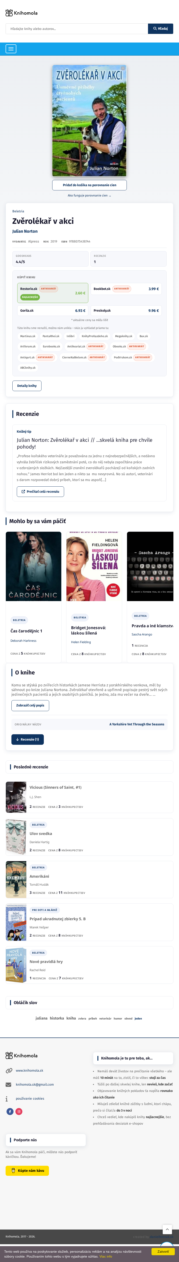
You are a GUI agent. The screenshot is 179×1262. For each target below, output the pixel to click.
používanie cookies (30, 1099)
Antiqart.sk (36, 357)
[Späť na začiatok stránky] (167, 1229)
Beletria (18, 211)
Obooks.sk (128, 346)
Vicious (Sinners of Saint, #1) (55, 787)
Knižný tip (24, 432)
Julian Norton (25, 231)
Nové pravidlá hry (46, 961)
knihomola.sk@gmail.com (35, 1085)
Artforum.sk (27, 346)
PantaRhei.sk (51, 336)
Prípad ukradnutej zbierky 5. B (58, 918)
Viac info (106, 1256)
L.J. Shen (35, 797)
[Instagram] (18, 1111)
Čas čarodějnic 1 (26, 631)
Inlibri (70, 336)
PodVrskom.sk (132, 357)
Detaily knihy (27, 386)
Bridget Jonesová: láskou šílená (88, 630)
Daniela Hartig (39, 842)
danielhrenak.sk (161, 1237)
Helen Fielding (81, 642)
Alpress (33, 241)
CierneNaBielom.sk (83, 357)
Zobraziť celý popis (30, 705)
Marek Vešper (39, 927)
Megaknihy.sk (123, 336)
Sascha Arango (142, 634)
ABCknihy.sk (27, 367)
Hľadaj (163, 29)
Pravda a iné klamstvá (153, 625)
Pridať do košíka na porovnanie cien (89, 185)
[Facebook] (10, 1111)
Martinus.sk (27, 336)
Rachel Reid (37, 970)
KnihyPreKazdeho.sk (95, 336)
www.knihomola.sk (29, 1071)
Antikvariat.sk (85, 346)
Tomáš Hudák (39, 884)
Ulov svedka (41, 833)
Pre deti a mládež (44, 910)
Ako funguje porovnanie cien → (89, 195)
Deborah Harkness (23, 640)
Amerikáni (39, 876)
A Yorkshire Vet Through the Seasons (137, 724)
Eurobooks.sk (51, 346)
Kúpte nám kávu (31, 1171)
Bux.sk (144, 336)
